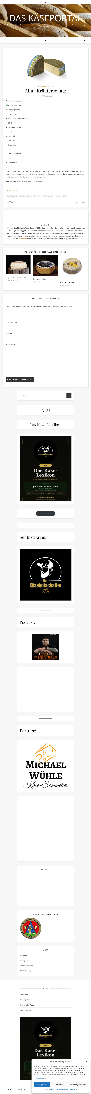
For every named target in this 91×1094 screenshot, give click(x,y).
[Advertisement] (45, 994)
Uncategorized (45, 87)
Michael (12, 202)
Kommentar (10, 344)
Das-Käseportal (48, 197)
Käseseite (23, 239)
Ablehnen (59, 1085)
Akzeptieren (42, 1085)
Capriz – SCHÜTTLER (16, 277)
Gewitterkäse (39, 279)
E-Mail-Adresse (12, 322)
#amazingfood (12, 197)
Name (9, 311)
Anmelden (23, 1062)
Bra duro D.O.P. (67, 282)
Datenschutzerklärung (62, 1090)
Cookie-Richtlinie (49, 1090)
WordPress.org (25, 1077)
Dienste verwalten (40, 1078)
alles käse (37, 197)
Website (9, 333)
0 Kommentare (79, 202)
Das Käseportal (45, 17)
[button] (86, 1062)
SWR (57, 230)
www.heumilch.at (12, 190)
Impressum (73, 1090)
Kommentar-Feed (26, 1072)
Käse (64, 197)
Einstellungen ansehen (78, 1085)
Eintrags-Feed (25, 1067)
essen (58, 197)
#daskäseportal (25, 197)
